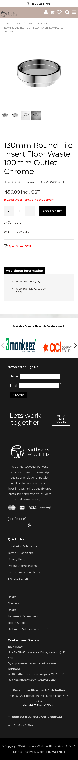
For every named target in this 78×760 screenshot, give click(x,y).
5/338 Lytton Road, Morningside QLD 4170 (36, 674)
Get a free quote (61, 419)
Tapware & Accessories (23, 616)
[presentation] (3, 345)
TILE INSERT (42, 23)
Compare (15, 222)
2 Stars (9, 182)
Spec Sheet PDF (20, 246)
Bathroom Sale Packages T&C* (28, 629)
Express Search (18, 578)
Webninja (58, 751)
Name (14, 376)
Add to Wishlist (19, 232)
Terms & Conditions (20, 553)
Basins (12, 597)
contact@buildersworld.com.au (37, 717)
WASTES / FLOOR (23, 23)
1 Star (5, 182)
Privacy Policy (17, 559)
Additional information (24, 271)
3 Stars (12, 182)
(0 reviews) (28, 182)
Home (7, 23)
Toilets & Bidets (18, 622)
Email (13, 385)
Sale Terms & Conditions (24, 572)
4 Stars (16, 182)
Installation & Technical (23, 546)
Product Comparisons (22, 565)
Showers (13, 603)
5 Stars (19, 182)
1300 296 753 (41, 3)
